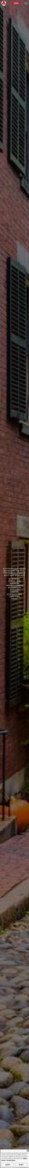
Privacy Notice (11, 1160)
